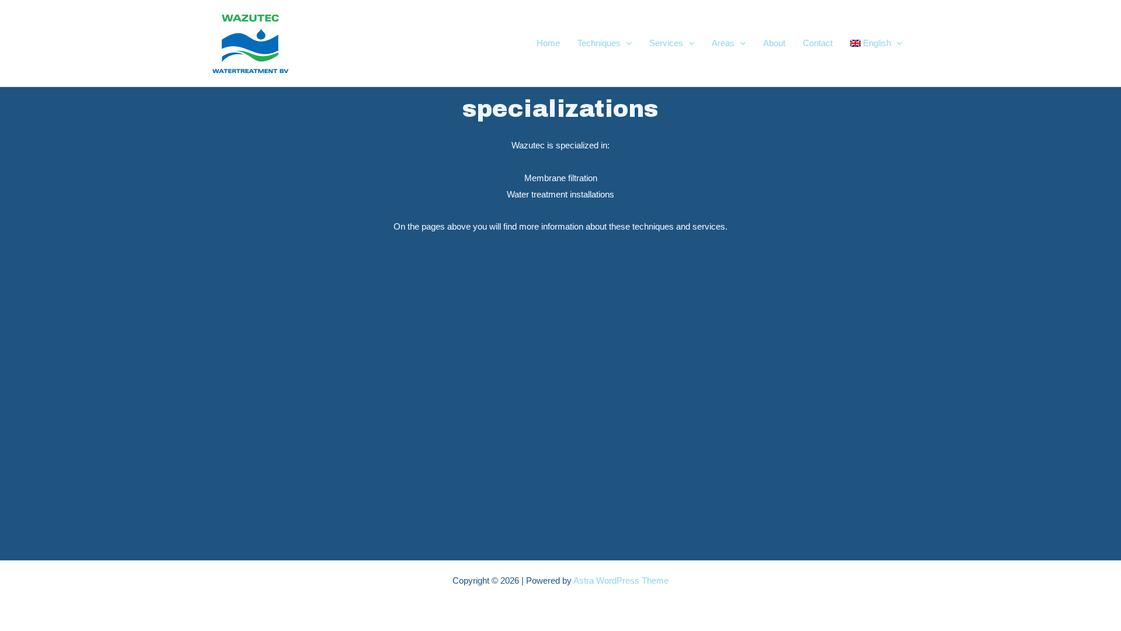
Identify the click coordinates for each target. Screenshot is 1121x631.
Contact (818, 43)
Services (666, 43)
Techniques (599, 43)
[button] (626, 43)
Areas (723, 43)
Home (548, 43)
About (774, 43)
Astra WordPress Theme (621, 580)
